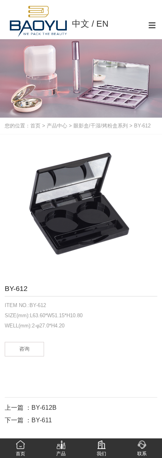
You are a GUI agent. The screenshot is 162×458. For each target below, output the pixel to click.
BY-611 (41, 420)
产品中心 (57, 126)
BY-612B (44, 407)
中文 (80, 24)
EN (102, 24)
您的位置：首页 (23, 126)
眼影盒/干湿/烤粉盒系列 (101, 126)
